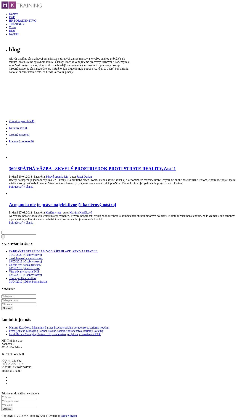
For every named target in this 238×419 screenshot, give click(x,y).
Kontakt (13, 34)
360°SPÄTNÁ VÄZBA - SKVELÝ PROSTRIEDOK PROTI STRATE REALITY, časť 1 (92, 168)
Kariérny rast (53, 212)
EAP (12, 17)
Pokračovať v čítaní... (21, 186)
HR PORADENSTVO (22, 20)
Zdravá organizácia (57, 176)
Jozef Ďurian (84, 176)
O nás (12, 27)
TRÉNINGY (17, 24)
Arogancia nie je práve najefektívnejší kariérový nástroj (62, 204)
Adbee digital (69, 415)
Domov (13, 13)
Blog (12, 30)
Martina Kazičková (81, 212)
